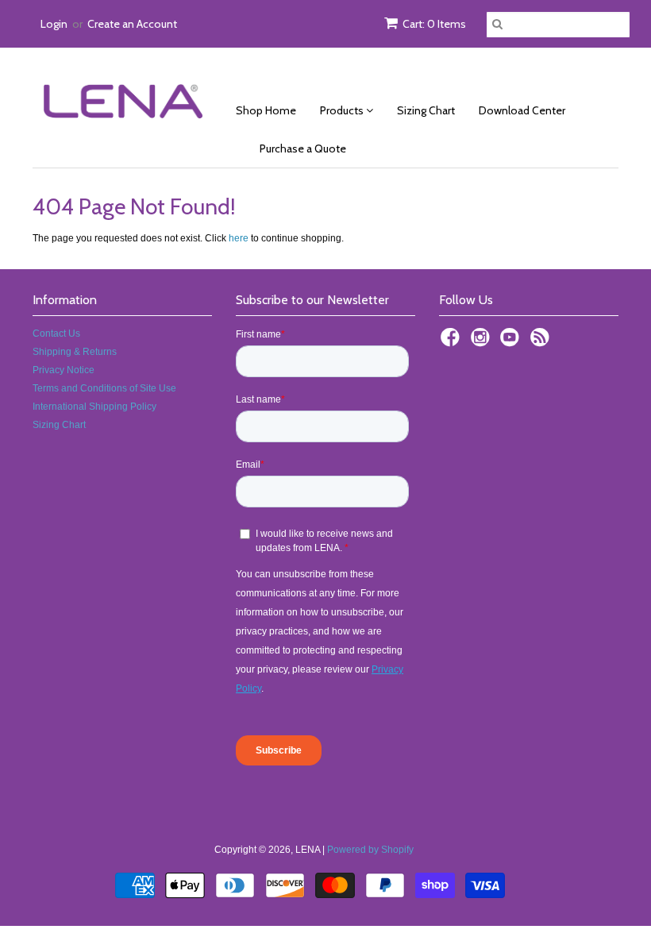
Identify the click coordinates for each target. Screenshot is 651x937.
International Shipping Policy (94, 406)
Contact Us (56, 333)
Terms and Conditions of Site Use (104, 388)
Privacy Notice (63, 370)
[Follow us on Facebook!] (452, 342)
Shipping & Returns (75, 351)
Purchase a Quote (303, 148)
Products (343, 110)
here (238, 238)
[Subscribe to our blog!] (542, 342)
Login (53, 24)
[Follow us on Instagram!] (483, 342)
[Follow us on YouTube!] (512, 342)
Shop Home (266, 110)
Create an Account (132, 24)
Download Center (522, 110)
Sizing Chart (426, 110)
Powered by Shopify (370, 849)
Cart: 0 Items (434, 24)
